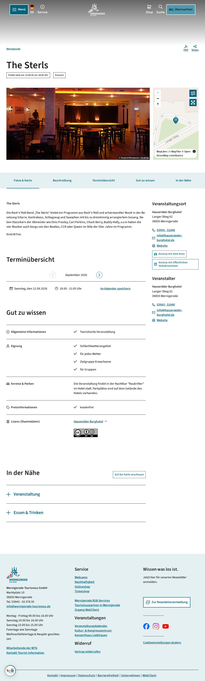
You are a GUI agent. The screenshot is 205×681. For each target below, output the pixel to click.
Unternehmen (130, 675)
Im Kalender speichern (115, 288)
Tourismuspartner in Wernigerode (97, 605)
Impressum (68, 675)
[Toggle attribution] (194, 151)
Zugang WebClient (87, 610)
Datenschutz (86, 675)
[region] (176, 124)
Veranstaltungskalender (91, 626)
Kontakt (52, 675)
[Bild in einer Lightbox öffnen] (17, 575)
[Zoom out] (158, 98)
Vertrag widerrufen (87, 651)
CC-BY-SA (145, 158)
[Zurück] (53, 275)
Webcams (81, 577)
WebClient (149, 675)
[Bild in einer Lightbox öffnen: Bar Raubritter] (78, 124)
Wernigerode (13, 49)
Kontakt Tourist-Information (25, 653)
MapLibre (162, 151)
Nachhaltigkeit (84, 582)
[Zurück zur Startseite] (96, 9)
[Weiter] (99, 275)
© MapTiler (175, 151)
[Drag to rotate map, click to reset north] (158, 104)
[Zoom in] (158, 93)
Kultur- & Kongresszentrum (93, 630)
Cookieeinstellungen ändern (162, 642)
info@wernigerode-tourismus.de (28, 606)
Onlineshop (82, 586)
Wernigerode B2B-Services (92, 600)
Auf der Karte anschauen (129, 475)
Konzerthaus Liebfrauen (91, 635)
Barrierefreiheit (108, 675)
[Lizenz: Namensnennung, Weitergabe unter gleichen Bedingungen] (86, 436)
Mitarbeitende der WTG (21, 648)
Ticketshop (82, 591)
